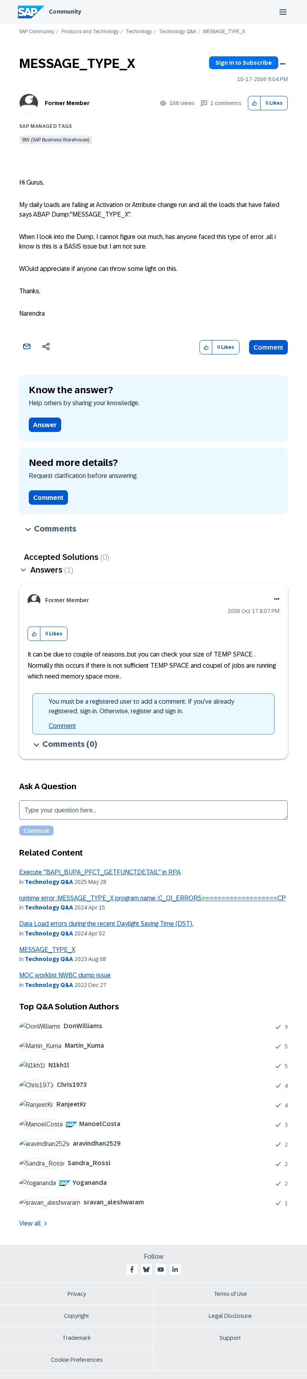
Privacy (77, 1294)
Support (230, 1338)
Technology (139, 31)
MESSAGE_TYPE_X (47, 949)
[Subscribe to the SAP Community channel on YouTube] (160, 1269)
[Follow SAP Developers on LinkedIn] (175, 1269)
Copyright (76, 1316)
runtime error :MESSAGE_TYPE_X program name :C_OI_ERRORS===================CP (152, 898)
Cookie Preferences (77, 1360)
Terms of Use (230, 1294)
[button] (254, 103)
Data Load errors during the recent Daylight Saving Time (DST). (106, 923)
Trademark (76, 1338)
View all (30, 1223)
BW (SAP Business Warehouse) (55, 140)
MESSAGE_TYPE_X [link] (224, 31)
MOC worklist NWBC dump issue (65, 975)
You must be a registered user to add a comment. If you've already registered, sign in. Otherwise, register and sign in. (141, 706)
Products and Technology (90, 31)
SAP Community (36, 31)
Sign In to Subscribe (243, 63)
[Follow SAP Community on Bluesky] (146, 1269)
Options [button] (282, 64)
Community (65, 11)
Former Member (67, 103)
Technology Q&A (177, 31)
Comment (268, 347)
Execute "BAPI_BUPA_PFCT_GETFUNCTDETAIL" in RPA (100, 872)
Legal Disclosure (230, 1316)
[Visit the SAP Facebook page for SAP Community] (132, 1269)
